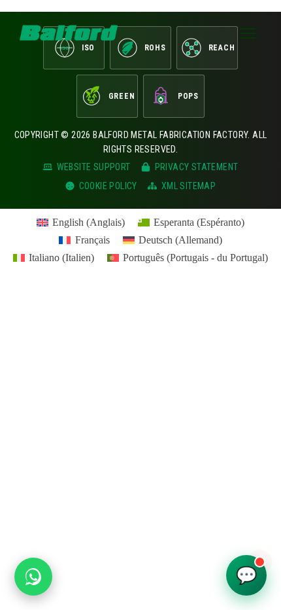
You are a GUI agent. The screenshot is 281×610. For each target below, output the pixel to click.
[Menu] (247, 32)
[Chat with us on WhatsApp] (33, 577)
